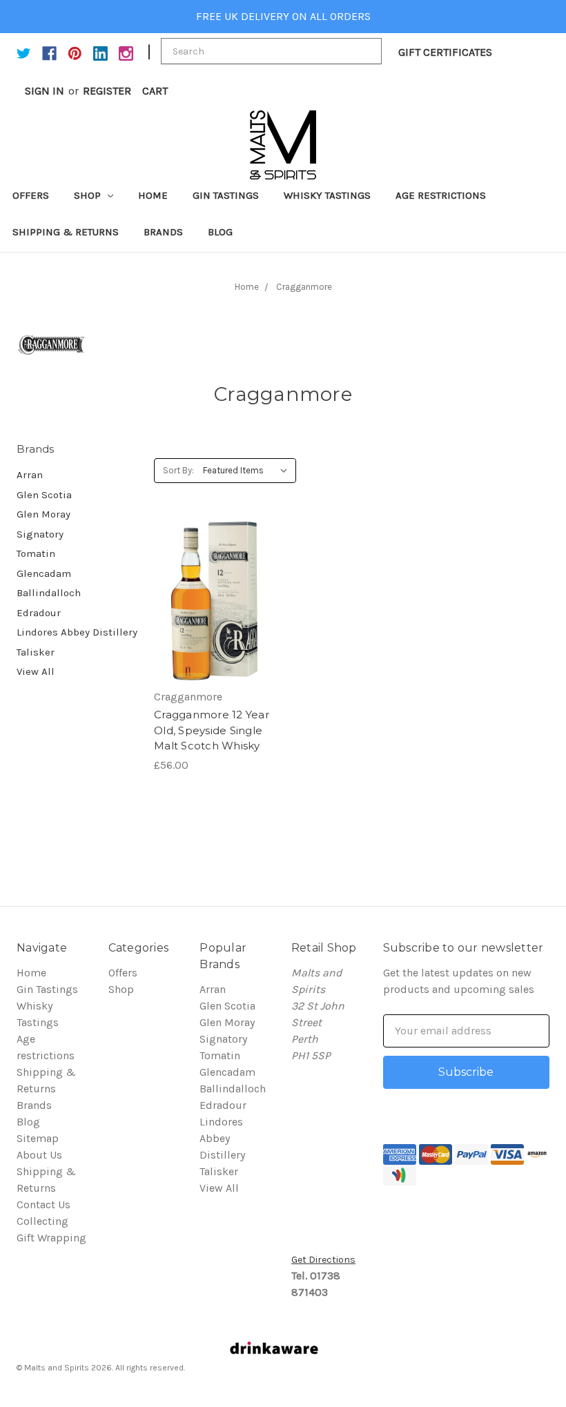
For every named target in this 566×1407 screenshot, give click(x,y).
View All (36, 671)
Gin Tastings (226, 195)
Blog (220, 232)
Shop (89, 195)
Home (153, 195)
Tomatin (36, 553)
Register (107, 90)
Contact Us (43, 1204)
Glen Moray (43, 514)
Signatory (40, 534)
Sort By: (178, 470)
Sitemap (38, 1138)
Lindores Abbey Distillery (77, 632)
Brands (163, 232)
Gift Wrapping (51, 1237)
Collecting (42, 1221)
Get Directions (323, 1260)
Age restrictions (441, 195)
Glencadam (44, 573)
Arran (30, 475)
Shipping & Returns (65, 232)
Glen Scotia (44, 495)
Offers (30, 195)
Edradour (39, 613)
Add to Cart (214, 601)
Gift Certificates (445, 52)
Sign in (44, 90)
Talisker (36, 652)
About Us (39, 1154)
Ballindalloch (49, 593)
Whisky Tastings (327, 195)
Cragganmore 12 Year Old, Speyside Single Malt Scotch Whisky (211, 730)
